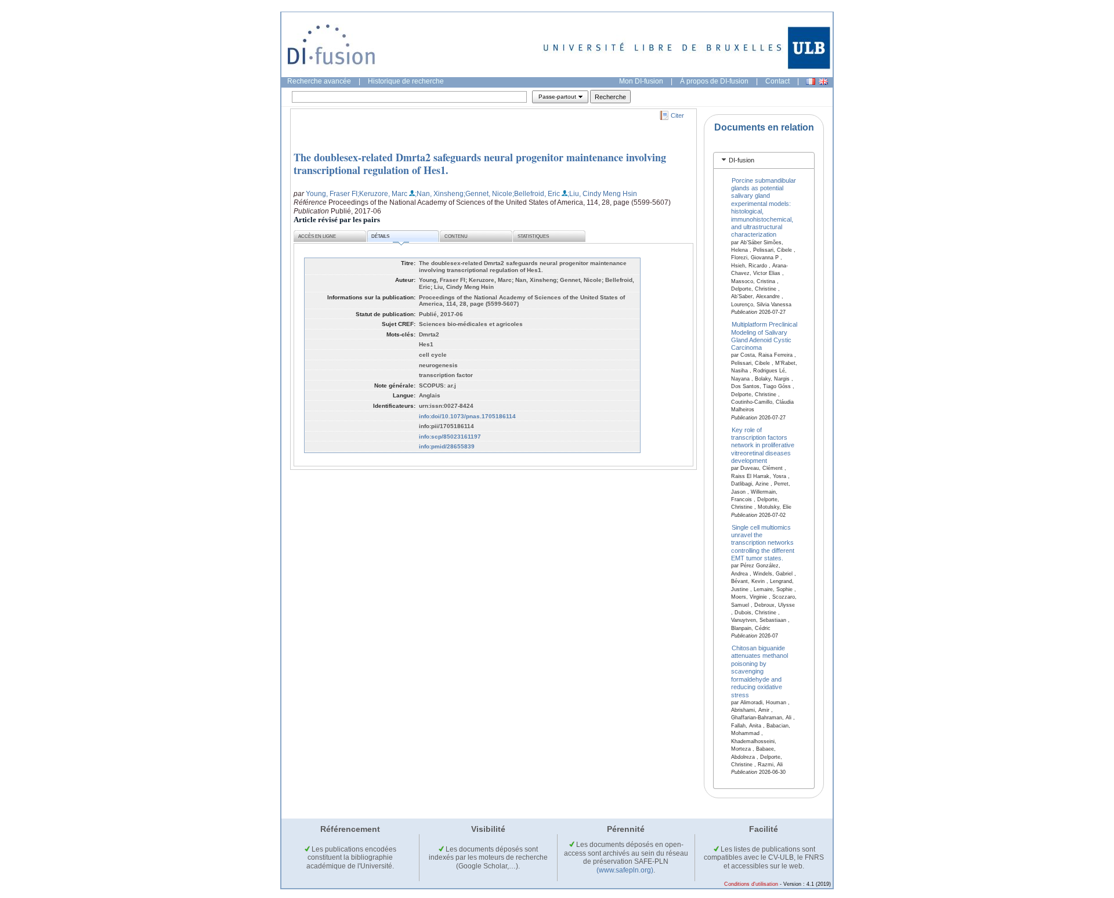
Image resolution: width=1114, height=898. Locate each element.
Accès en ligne (317, 236)
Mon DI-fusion (641, 81)
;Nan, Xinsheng (439, 194)
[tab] (764, 160)
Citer (677, 115)
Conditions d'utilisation (751, 884)
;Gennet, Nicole (488, 194)
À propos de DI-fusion (714, 81)
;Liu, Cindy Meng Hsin (602, 194)
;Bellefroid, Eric (536, 194)
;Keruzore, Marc (382, 194)
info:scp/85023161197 (450, 436)
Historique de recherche (406, 81)
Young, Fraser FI (331, 194)
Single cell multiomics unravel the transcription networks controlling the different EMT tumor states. (762, 542)
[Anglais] (823, 81)
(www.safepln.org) (624, 870)
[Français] (810, 81)
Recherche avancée (319, 81)
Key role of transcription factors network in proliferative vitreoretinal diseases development (762, 445)
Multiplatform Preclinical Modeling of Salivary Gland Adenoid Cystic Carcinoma (764, 336)
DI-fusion (741, 160)
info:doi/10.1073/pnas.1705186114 (467, 416)
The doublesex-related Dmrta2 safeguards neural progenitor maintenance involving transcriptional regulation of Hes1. (480, 164)
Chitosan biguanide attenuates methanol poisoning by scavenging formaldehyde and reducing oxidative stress (759, 671)
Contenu (456, 236)
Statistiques (533, 236)
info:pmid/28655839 (447, 446)
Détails (380, 236)
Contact (777, 81)
